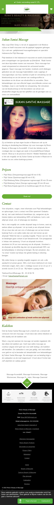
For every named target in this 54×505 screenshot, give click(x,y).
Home (27, 465)
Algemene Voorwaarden (27, 439)
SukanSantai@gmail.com (18, 276)
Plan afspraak (27, 476)
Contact (27, 458)
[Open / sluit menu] (3, 9)
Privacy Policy (27, 450)
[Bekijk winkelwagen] (51, 9)
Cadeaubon (27, 480)
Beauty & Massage (27, 468)
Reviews (27, 484)
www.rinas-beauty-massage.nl (27, 425)
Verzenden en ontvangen (27, 446)
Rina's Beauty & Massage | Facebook (27, 429)
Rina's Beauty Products (27, 442)
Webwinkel (27, 454)
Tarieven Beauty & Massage (27, 472)
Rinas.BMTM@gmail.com (29, 417)
